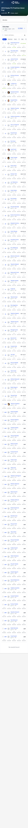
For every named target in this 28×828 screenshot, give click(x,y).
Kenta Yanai (13, 165)
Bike (22, 39)
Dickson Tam (14, 174)
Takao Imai (13, 467)
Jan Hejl (13, 354)
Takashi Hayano (14, 321)
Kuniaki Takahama (15, 67)
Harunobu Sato (14, 50)
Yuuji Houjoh (14, 636)
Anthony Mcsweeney (15, 75)
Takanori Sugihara (15, 403)
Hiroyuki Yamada (15, 540)
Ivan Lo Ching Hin (15, 124)
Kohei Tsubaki (14, 157)
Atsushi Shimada (15, 206)
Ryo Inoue (13, 141)
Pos (4, 39)
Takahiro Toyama (15, 108)
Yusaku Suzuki (14, 548)
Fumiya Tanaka (14, 604)
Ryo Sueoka (13, 198)
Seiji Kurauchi (14, 491)
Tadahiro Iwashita (15, 588)
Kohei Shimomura (15, 42)
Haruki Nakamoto (15, 580)
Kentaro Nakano (15, 419)
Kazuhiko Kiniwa (15, 239)
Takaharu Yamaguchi (16, 475)
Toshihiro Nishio (14, 427)
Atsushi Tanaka (14, 564)
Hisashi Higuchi (14, 572)
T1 (19, 39)
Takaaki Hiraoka (14, 280)
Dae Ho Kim (13, 338)
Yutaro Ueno (14, 459)
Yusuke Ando (14, 346)
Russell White (14, 100)
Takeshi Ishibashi (15, 264)
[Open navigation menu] (2, 2)
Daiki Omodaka (14, 411)
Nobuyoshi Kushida (15, 272)
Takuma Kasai (14, 297)
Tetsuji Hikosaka (15, 435)
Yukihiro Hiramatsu (15, 116)
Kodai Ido (13, 289)
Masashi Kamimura (15, 223)
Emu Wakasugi (14, 247)
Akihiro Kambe (14, 443)
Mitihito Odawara (15, 483)
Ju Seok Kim (14, 83)
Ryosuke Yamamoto (15, 92)
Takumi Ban (13, 532)
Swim (15, 39)
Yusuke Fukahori (15, 596)
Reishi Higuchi (14, 387)
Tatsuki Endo (14, 395)
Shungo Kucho (14, 330)
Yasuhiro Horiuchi (15, 612)
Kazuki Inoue (14, 133)
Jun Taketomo (14, 182)
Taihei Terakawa (15, 556)
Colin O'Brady (14, 231)
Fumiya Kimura (14, 451)
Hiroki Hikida (14, 190)
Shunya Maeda (14, 362)
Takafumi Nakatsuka (15, 313)
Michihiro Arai (14, 516)
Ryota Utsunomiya (15, 215)
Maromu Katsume (15, 256)
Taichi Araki (13, 371)
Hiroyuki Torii (14, 524)
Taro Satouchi (14, 620)
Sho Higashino (14, 305)
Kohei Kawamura (15, 508)
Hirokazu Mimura (15, 499)
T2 (25, 39)
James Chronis (14, 59)
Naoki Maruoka (14, 628)
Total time (10, 39)
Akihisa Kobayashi (15, 379)
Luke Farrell (13, 149)
